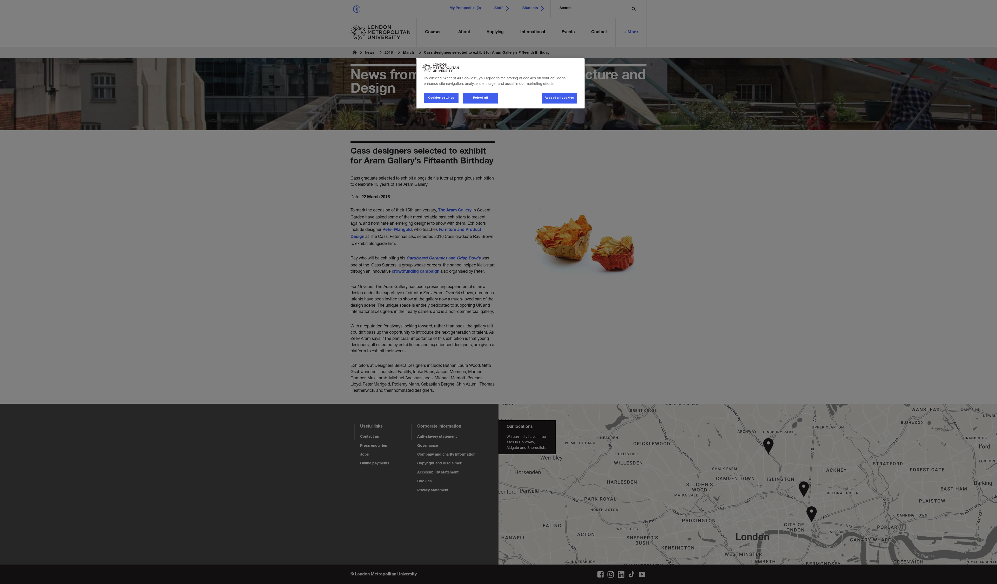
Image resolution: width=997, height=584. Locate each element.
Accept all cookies (559, 98)
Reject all (480, 98)
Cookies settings (441, 98)
